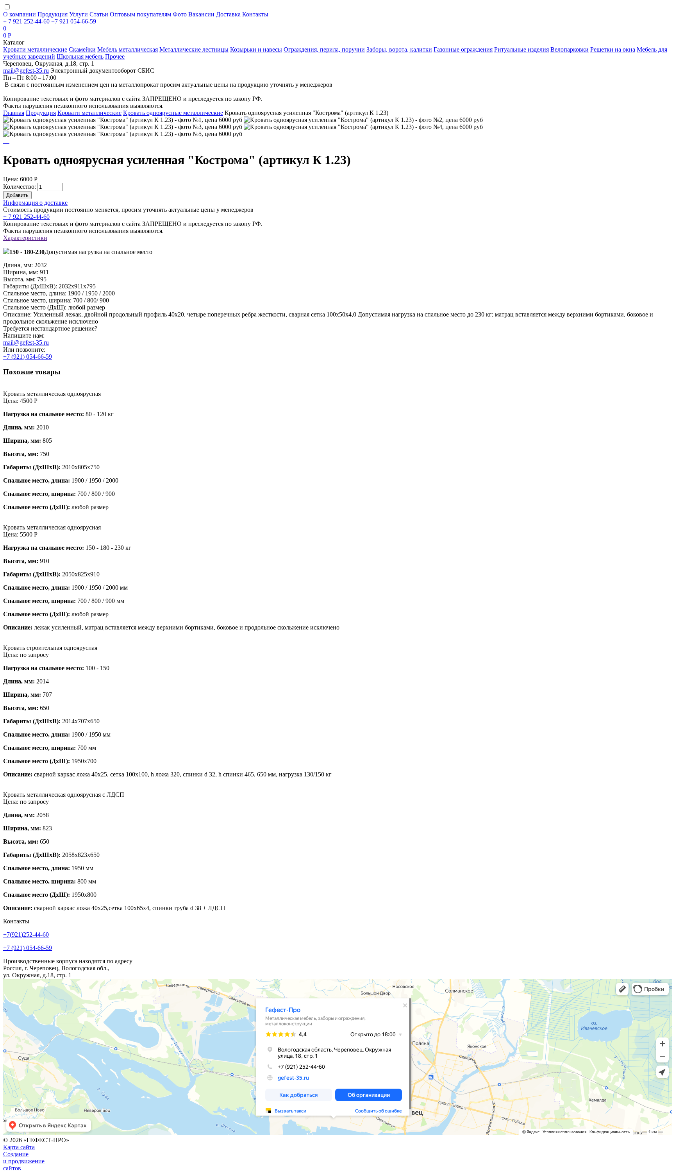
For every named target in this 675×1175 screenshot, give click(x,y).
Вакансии (201, 14)
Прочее (115, 56)
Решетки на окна (612, 49)
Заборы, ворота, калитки (399, 49)
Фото (180, 14)
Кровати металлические (35, 49)
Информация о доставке (35, 202)
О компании (19, 14)
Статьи (98, 14)
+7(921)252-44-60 (26, 934)
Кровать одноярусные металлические (173, 112)
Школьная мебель (80, 56)
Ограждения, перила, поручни (324, 49)
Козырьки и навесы (256, 49)
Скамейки (82, 49)
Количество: (19, 186)
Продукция (53, 14)
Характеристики (25, 237)
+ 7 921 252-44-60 (26, 216)
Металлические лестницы (194, 49)
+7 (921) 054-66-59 (27, 356)
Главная (13, 112)
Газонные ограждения (463, 49)
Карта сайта (19, 1147)
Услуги (78, 14)
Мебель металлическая (127, 49)
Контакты (255, 14)
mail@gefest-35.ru (26, 70)
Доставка (228, 14)
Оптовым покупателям (140, 14)
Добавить (17, 195)
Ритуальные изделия (521, 49)
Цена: (10, 179)
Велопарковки (569, 49)
